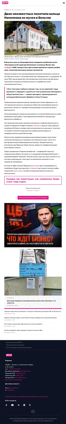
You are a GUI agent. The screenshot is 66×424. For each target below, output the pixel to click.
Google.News (10, 390)
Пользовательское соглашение (15, 345)
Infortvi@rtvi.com (25, 371)
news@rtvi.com (20, 373)
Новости (7, 9)
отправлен (33, 168)
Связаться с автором (33, 190)
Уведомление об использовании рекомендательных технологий (26, 396)
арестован (18, 171)
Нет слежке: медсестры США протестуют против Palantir (23, 324)
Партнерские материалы (13, 380)
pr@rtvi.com (19, 375)
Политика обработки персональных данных (19, 347)
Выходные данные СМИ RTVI (14, 342)
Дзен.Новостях (14, 388)
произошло (37, 126)
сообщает (8, 67)
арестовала (35, 166)
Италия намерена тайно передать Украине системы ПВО (23, 330)
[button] (64, 2)
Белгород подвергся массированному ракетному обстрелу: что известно (31, 302)
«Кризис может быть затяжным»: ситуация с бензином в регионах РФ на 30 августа (32, 311)
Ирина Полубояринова (33, 188)
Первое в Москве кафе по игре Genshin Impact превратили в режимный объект (30, 318)
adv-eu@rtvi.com (20, 377)
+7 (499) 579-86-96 (14, 369)
